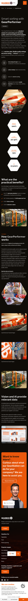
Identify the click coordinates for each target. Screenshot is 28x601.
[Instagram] (7, 580)
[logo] (6, 2)
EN (14, 2)
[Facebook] (5, 580)
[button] (18, 553)
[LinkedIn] (2, 580)
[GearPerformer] (14, 322)
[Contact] (25, 3)
